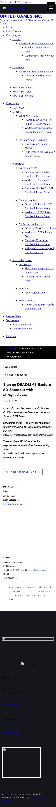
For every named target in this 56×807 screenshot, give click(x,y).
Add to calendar (23, 471)
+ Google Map (39, 569)
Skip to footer (24, 2)
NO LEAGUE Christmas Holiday (45, 591)
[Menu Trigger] (51, 6)
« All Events (10, 367)
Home (10, 348)
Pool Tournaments (16, 504)
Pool (5, 504)
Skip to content (8, 2)
